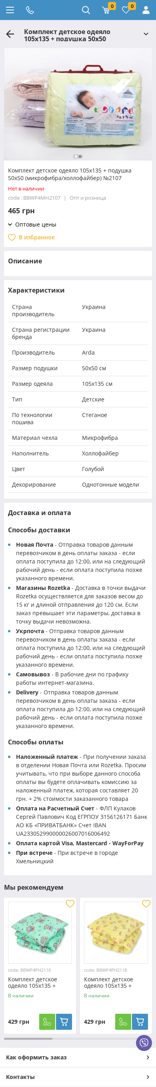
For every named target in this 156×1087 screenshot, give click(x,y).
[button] (76, 156)
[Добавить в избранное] (70, 904)
